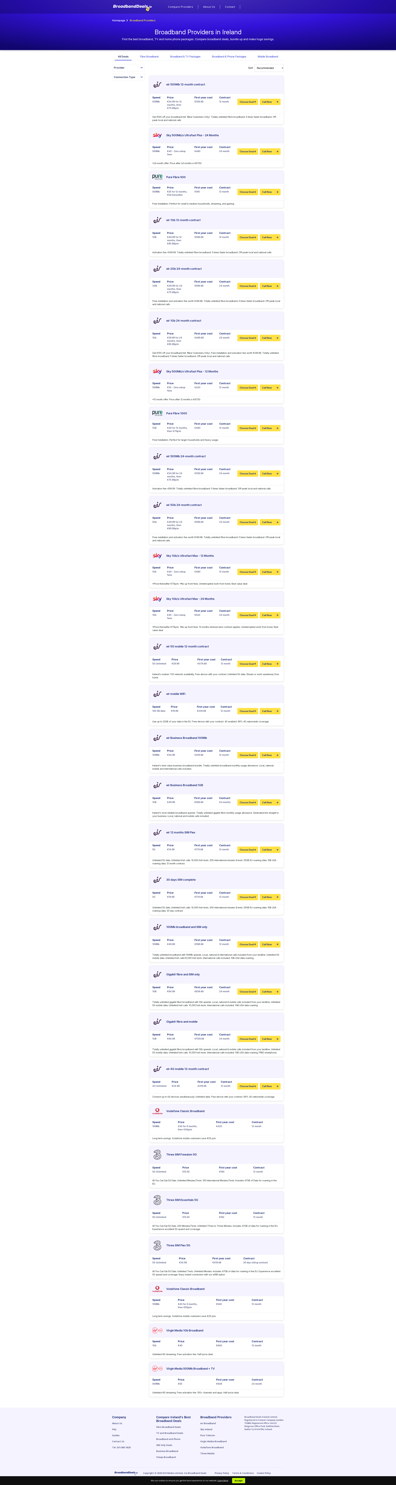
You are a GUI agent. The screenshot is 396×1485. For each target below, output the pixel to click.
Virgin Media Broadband (213, 1441)
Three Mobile (207, 1453)
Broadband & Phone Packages (229, 56)
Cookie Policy (264, 1473)
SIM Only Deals (164, 1445)
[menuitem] (180, 6)
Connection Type (124, 77)
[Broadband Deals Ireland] (132, 8)
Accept (239, 1480)
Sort (250, 67)
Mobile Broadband (268, 56)
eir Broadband (208, 1423)
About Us (209, 6)
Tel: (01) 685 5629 (121, 1447)
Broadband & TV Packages (185, 56)
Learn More (222, 1480)
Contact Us (118, 1441)
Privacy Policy (222, 1473)
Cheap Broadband (166, 1457)
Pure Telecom (207, 1435)
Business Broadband (167, 1451)
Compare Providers (180, 6)
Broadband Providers (216, 1417)
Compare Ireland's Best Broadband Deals (173, 1419)
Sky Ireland (206, 1429)
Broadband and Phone (168, 1439)
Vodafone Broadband (212, 1447)
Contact (230, 6)
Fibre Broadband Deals (168, 1427)
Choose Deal (247, 102)
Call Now (267, 102)
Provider (119, 67)
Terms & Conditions (243, 1473)
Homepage (118, 20)
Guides (115, 1435)
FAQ (114, 1429)
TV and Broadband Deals (169, 1433)
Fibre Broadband (149, 56)
